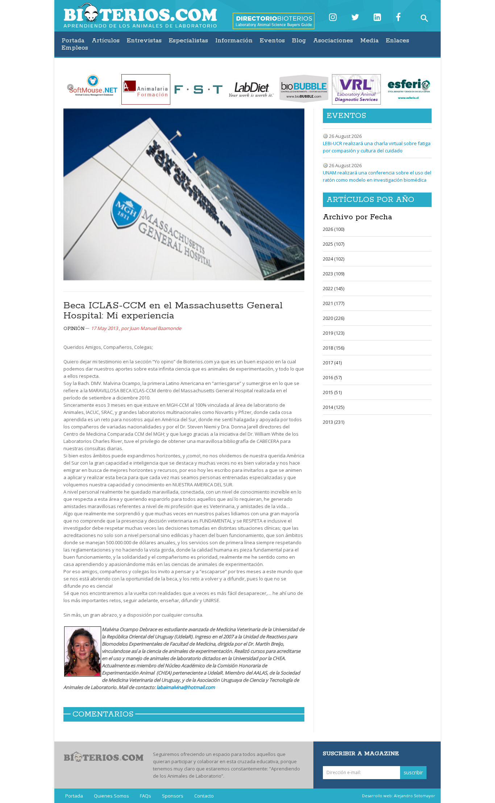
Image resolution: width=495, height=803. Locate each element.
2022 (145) (333, 288)
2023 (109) (333, 273)
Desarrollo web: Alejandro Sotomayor (398, 795)
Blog (299, 40)
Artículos (106, 40)
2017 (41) (332, 362)
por (151, 328)
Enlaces (397, 40)
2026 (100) (333, 229)
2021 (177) (333, 303)
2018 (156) (333, 348)
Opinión (73, 328)
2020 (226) (333, 318)
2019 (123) (333, 333)
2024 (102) (333, 258)
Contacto (204, 796)
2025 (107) (333, 244)
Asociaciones (333, 40)
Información (234, 40)
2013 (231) (333, 422)
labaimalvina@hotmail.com (186, 687)
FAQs (145, 796)
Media (369, 40)
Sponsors (172, 796)
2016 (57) (332, 377)
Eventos (272, 40)
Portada (73, 40)
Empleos (75, 47)
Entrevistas (144, 40)
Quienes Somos (111, 796)
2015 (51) (332, 392)
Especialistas (188, 40)
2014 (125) (333, 407)
